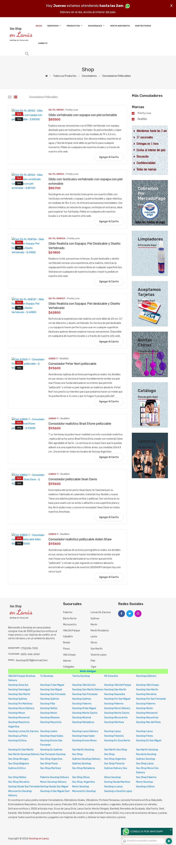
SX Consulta (111, 676)
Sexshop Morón (144, 708)
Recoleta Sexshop (146, 754)
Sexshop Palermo (82, 703)
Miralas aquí (145, 447)
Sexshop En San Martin (21, 749)
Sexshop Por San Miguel (117, 698)
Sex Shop (77, 754)
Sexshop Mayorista (50, 722)
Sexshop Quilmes (17, 698)
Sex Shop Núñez (17, 777)
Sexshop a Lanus (113, 786)
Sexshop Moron (16, 712)
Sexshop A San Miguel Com (55, 791)
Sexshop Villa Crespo (147, 684)
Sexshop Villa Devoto (84, 684)
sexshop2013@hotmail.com (32, 660)
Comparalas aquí (148, 351)
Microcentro (69, 624)
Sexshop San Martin (147, 689)
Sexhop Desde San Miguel (54, 786)
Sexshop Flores (144, 735)
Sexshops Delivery (146, 676)
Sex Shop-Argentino (83, 781)
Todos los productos (64, 75)
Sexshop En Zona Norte (117, 740)
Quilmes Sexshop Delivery (86, 758)
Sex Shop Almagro (18, 758)
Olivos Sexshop (112, 777)
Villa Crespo (69, 654)
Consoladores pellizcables (116, 75)
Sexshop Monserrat (147, 712)
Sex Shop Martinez (50, 768)
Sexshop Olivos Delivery (21, 708)
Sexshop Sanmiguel (19, 689)
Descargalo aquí (148, 397)
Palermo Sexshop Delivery (54, 777)
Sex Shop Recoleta (18, 781)
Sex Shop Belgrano (18, 763)
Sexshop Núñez (48, 708)
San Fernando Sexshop (53, 754)
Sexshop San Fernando (53, 694)
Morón (94, 624)
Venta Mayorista (120, 26)
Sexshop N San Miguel (84, 708)
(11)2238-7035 (29, 648)
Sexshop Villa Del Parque (117, 684)
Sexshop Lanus (112, 731)
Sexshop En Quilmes (51, 749)
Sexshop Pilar (47, 703)
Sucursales (95, 26)
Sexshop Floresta (114, 735)
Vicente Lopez (99, 654)
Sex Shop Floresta (114, 763)
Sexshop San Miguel (51, 689)
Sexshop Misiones (50, 717)
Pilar (93, 660)
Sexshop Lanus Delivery (85, 731)
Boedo (66, 642)
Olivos (94, 642)
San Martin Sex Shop (115, 749)
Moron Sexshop (144, 781)
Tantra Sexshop (81, 676)
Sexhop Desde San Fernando (24, 786)
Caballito (68, 636)
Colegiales (68, 666)
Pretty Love (144, 113)
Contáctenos (143, 26)
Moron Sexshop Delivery (53, 781)
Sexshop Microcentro (116, 717)
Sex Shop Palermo (146, 777)
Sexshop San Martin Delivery (88, 689)
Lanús (94, 636)
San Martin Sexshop (83, 749)
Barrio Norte (69, 618)
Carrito (42, 43)
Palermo (67, 612)
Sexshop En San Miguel (148, 740)
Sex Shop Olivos (81, 777)
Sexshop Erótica (17, 740)
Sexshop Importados (51, 735)
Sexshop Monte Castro (84, 712)
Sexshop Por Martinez (20, 703)
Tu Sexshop (46, 676)
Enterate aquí (146, 205)
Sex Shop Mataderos (83, 768)
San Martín (96, 648)
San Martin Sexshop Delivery (24, 754)
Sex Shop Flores (49, 763)
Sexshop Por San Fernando (151, 698)
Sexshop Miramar (81, 717)
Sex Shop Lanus (145, 763)
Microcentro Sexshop (84, 791)
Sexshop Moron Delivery (117, 708)
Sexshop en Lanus (39, 838)
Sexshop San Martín (115, 689)
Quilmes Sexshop (145, 758)
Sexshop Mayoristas (147, 717)
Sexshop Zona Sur (18, 684)
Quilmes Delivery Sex (115, 768)
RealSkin (142, 119)
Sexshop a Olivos (145, 786)
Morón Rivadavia (100, 630)
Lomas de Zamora (101, 612)
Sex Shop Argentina (51, 758)
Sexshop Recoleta (146, 694)
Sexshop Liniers (48, 731)
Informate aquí (147, 245)
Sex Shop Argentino (115, 758)
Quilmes (95, 618)
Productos (73, 26)
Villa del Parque (71, 630)
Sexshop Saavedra (114, 694)
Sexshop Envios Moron (84, 740)
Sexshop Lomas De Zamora (23, 731)
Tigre (93, 666)
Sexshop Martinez (114, 722)
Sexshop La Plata (18, 735)
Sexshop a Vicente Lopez (118, 791)
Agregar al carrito (109, 157)
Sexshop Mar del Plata (148, 722)
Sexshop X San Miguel (52, 684)
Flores (66, 648)
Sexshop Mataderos (83, 722)
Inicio (39, 26)
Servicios (53, 26)
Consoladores (89, 75)
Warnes (67, 660)
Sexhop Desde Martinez (117, 781)
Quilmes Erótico (17, 768)
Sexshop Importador (83, 735)
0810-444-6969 (30, 654)
